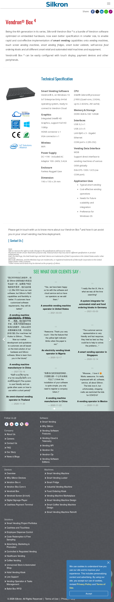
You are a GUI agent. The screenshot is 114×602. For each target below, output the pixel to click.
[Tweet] (97, 11)
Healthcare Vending (15, 555)
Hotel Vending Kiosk (15, 572)
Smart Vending (49, 421)
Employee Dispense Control (19, 532)
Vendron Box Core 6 (16, 486)
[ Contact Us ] (15, 240)
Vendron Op (47, 454)
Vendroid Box (12, 491)
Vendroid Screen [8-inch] (18, 495)
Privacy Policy (84, 584)
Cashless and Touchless (18, 527)
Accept (89, 593)
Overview (10, 473)
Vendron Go (47, 449)
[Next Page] (110, 338)
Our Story (11, 451)
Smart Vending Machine (57, 473)
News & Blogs (13, 456)
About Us (10, 434)
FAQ (8, 447)
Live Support (12, 576)
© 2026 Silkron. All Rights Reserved (24, 598)
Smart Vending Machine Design (61, 500)
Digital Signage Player (16, 500)
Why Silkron (47, 426)
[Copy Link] (111, 11)
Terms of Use (51, 598)
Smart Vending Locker (57, 477)
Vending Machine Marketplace (60, 495)
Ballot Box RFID (14, 588)
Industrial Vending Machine (59, 486)
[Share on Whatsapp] (106, 11)
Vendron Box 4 (13, 482)
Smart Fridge (52, 482)
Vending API (48, 445)
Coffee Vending (13, 560)
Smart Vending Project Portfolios (21, 523)
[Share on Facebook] (93, 11)
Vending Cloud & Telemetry (50, 439)
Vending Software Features (50, 432)
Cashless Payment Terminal (19, 504)
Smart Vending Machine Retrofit (61, 511)
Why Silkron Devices (16, 477)
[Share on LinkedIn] (102, 11)
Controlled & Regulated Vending (21, 551)
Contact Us (11, 443)
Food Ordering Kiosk (56, 491)
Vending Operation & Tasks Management (19, 583)
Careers (10, 438)
